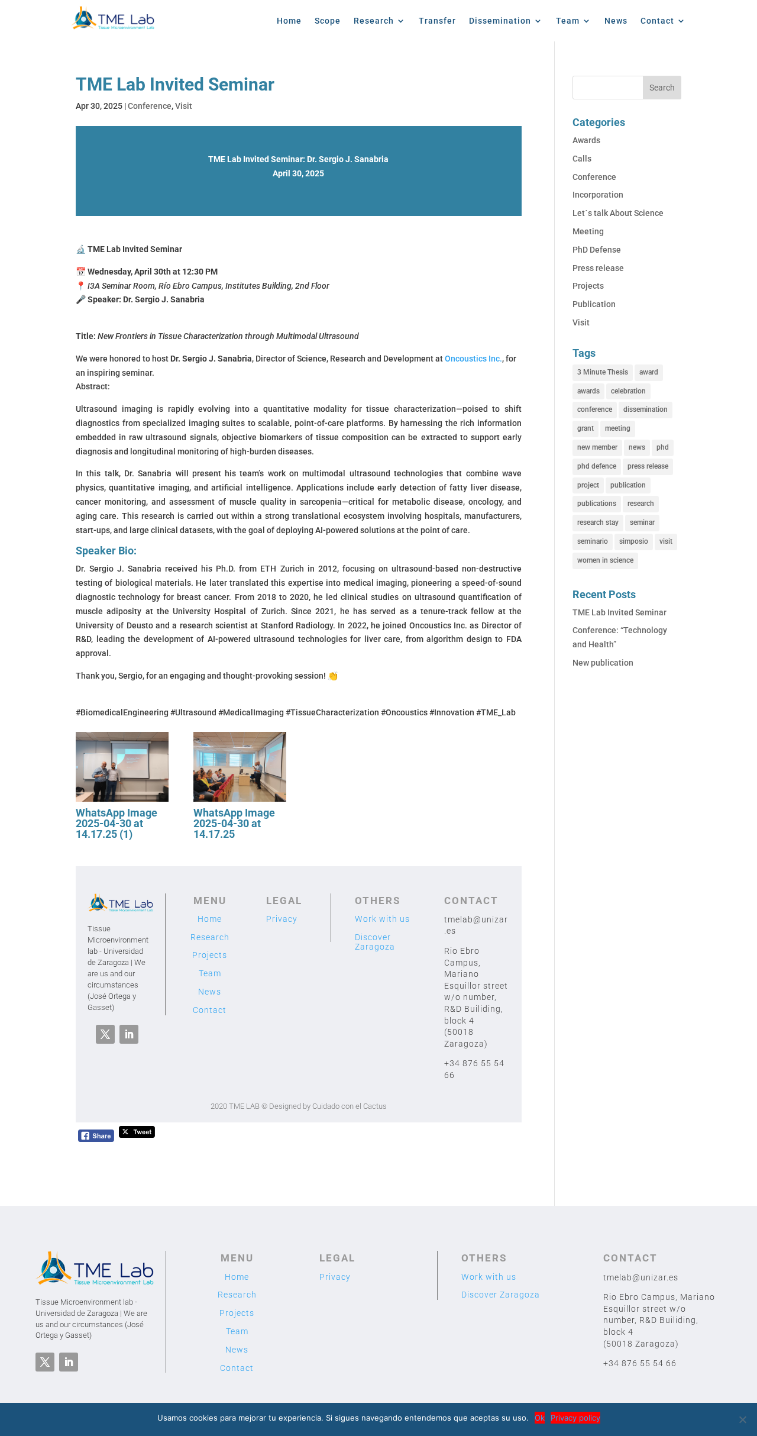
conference (594, 409)
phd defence (596, 466)
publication (628, 485)
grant (585, 428)
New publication (602, 662)
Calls (581, 158)
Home (289, 21)
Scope (328, 21)
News (615, 21)
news (637, 447)
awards (588, 391)
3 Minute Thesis (602, 372)
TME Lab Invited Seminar (619, 612)
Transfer (437, 21)
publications (596, 503)
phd (662, 447)
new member (597, 447)
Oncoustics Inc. (473, 358)
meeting (617, 428)
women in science (605, 560)
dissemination (645, 409)
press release (647, 466)
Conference (150, 106)
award (648, 372)
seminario (592, 541)
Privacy (281, 919)
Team (568, 21)
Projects (209, 955)
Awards (586, 140)
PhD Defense (596, 249)
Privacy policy (575, 1417)
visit (665, 541)
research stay (598, 522)
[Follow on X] (105, 1034)
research (640, 503)
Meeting (588, 231)
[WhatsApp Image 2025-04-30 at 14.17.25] (239, 801)
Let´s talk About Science (618, 213)
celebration (628, 391)
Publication (594, 304)
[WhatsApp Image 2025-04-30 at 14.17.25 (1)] (122, 801)
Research (374, 21)
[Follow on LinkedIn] (128, 1034)
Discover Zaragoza (375, 942)
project (588, 485)
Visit (183, 106)
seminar (642, 522)
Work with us (382, 919)
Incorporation (597, 194)
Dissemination (500, 21)
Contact (657, 21)
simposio (633, 541)
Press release (598, 268)
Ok (540, 1417)
